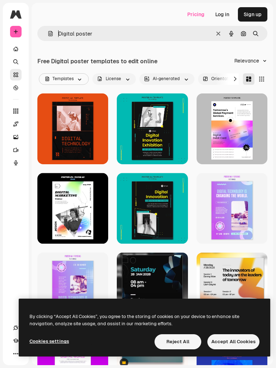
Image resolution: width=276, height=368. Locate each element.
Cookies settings (49, 341)
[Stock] (16, 74)
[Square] (261, 79)
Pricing (195, 14)
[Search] (16, 62)
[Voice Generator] (16, 163)
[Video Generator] (16, 150)
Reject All (177, 342)
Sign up (253, 14)
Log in (222, 14)
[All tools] (16, 111)
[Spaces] (16, 124)
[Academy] (16, 340)
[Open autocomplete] (48, 33)
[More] (16, 353)
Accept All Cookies (233, 342)
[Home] (16, 49)
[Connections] (16, 328)
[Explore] (16, 87)
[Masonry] (248, 79)
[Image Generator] (16, 137)
